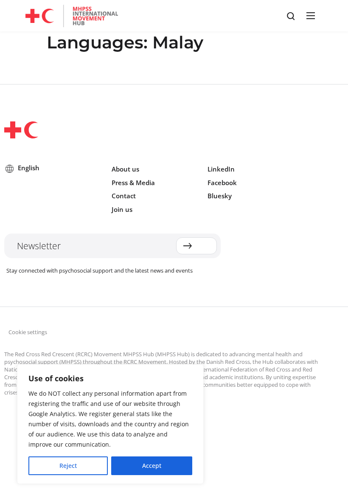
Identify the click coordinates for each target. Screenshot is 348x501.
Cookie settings (27, 332)
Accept (151, 466)
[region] (110, 424)
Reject (68, 466)
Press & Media (133, 182)
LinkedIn (221, 169)
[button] (309, 16)
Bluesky (220, 195)
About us (125, 169)
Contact (124, 195)
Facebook (222, 182)
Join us (122, 209)
